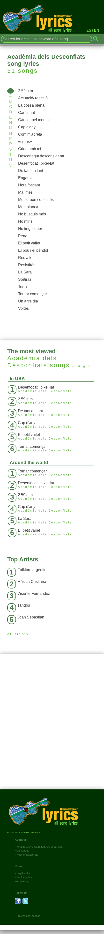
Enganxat (26, 178)
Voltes (23, 308)
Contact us (22, 850)
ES (88, 30)
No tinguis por (30, 229)
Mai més (25, 192)
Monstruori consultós (36, 200)
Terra (22, 287)
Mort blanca (28, 207)
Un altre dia (28, 301)
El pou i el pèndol (33, 250)
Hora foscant (29, 185)
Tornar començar (32, 294)
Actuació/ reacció (33, 98)
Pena (22, 236)
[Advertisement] (52, 725)
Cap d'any (27, 127)
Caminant (26, 112)
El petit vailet (29, 243)
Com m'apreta (30, 134)
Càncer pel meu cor (35, 120)
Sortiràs (24, 279)
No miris (25, 221)
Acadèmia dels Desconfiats (32, 361)
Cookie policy (24, 877)
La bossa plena (31, 105)
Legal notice (23, 873)
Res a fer (26, 258)
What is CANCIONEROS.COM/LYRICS (39, 846)
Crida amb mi (29, 149)
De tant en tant (30, 171)
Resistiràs (26, 265)
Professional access (28, 915)
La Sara (25, 272)
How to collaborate (27, 854)
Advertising (22, 881)
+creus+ (25, 142)
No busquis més (32, 214)
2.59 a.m (25, 91)
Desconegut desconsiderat (41, 156)
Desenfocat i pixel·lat (36, 163)
